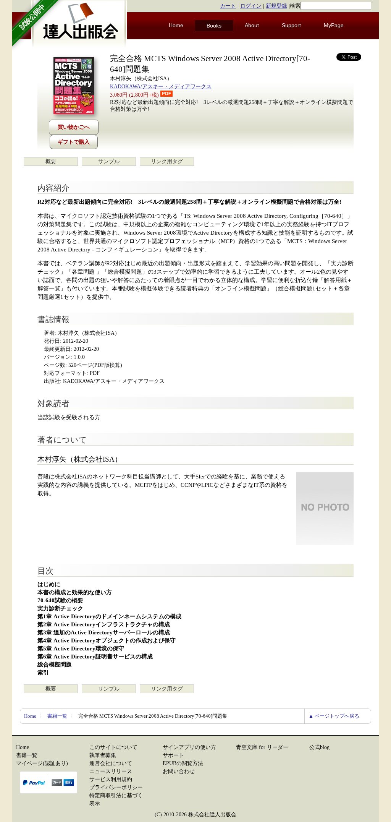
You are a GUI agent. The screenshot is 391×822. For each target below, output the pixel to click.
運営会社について (110, 763)
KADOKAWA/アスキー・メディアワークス (161, 86)
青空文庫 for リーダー (262, 747)
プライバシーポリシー (116, 787)
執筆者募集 (102, 755)
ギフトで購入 (74, 142)
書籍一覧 (57, 716)
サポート (173, 755)
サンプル (109, 161)
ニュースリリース (110, 771)
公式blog (319, 747)
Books (214, 26)
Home (176, 25)
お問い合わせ (179, 771)
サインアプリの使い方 (189, 747)
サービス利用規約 (110, 779)
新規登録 (276, 6)
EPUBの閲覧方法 (183, 763)
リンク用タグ (167, 161)
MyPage (334, 25)
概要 (50, 161)
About (252, 25)
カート (228, 6)
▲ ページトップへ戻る (334, 716)
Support (291, 25)
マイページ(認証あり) (42, 763)
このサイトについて (113, 747)
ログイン (251, 6)
